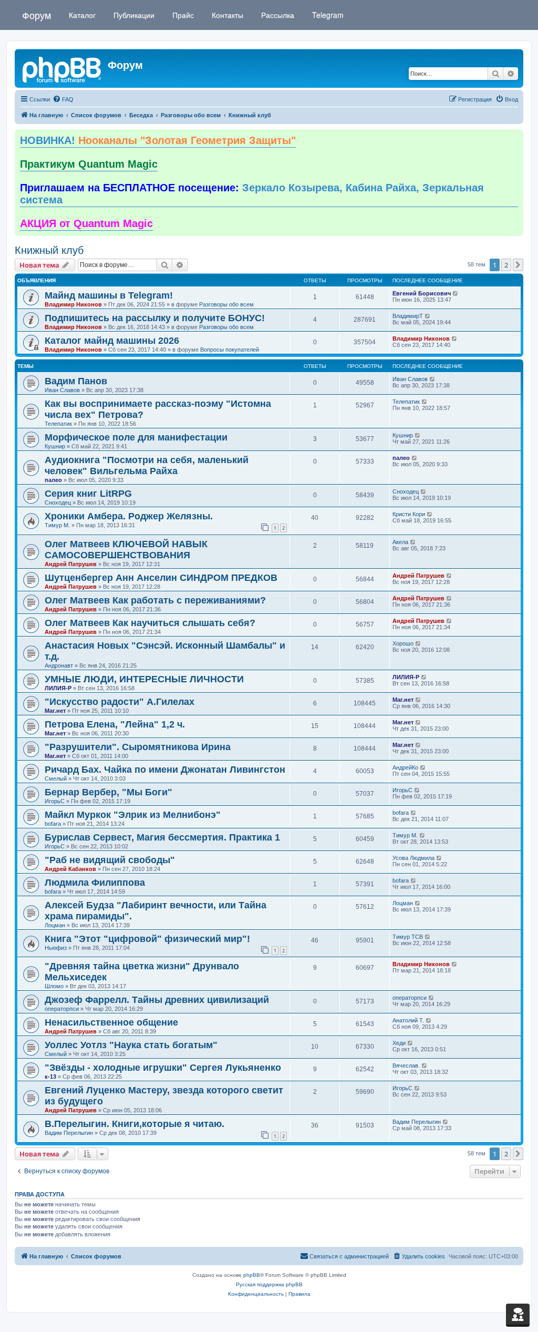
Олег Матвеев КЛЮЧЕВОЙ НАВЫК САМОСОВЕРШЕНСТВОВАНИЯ (126, 549)
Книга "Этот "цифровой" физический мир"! (147, 939)
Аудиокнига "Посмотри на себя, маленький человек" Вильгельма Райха (147, 465)
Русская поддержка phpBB (269, 1284)
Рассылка (276, 14)
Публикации (132, 14)
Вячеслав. (406, 1065)
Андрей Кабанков (70, 869)
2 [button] (506, 265)
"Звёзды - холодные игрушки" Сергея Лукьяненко (163, 1067)
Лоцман (55, 925)
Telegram (327, 14)
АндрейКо (405, 767)
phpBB (251, 1275)
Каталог (81, 14)
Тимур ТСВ (407, 937)
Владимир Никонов (73, 304)
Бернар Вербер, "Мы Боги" (108, 792)
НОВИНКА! (158, 140)
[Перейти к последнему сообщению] (455, 293)
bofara (53, 824)
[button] (518, 265)
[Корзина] (518, 1314)
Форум (36, 15)
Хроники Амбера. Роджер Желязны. (129, 516)
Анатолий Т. (408, 1020)
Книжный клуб (49, 250)
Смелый (56, 778)
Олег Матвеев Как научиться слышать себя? (150, 623)
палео (53, 480)
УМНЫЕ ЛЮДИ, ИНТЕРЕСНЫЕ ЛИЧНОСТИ (144, 679)
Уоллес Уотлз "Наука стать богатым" (131, 1045)
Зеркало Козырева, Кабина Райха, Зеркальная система (252, 194)
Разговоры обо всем (226, 304)
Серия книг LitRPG (88, 493)
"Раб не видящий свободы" (110, 860)
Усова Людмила (413, 858)
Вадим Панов (76, 381)
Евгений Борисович (421, 293)
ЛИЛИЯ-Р (58, 688)
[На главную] (62, 68)
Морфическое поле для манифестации (136, 437)
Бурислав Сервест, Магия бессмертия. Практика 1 (162, 837)
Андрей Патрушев (71, 564)
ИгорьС (55, 801)
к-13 (50, 1076)
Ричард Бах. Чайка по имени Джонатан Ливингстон (165, 769)
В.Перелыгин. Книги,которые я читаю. (134, 1124)
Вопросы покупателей (229, 349)
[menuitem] (63, 99)
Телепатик (58, 424)
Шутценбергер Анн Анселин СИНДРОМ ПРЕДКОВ (161, 577)
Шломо (54, 986)
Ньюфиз (56, 948)
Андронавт (59, 665)
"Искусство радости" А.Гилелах (119, 701)
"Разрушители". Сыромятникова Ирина (138, 747)
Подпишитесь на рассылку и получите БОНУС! (155, 318)
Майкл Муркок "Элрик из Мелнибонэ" (133, 815)
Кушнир (55, 446)
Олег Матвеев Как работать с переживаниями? (155, 600)
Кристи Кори (408, 514)
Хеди (399, 1043)
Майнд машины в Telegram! (109, 295)
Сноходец (58, 502)
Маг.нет (55, 711)
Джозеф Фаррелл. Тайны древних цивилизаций (157, 1000)
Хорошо (402, 643)
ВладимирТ (407, 316)
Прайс (182, 14)
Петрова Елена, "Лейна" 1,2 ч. (115, 724)
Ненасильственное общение (111, 1022)
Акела (400, 542)
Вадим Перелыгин (69, 1133)
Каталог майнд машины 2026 (112, 340)
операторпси (62, 1009)
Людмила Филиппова (95, 882)
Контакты (226, 14)
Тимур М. (57, 525)
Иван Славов (62, 390)
